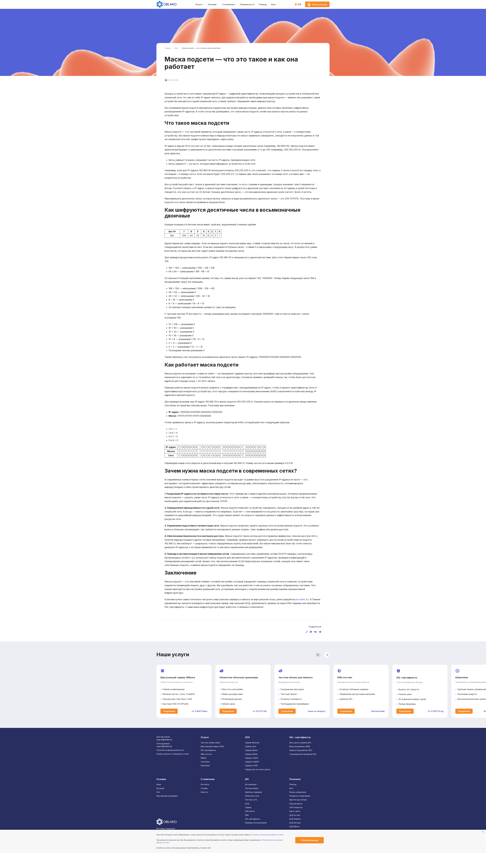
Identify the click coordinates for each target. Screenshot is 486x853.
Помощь (263, 4)
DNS (247, 815)
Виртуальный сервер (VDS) (212, 746)
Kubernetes (205, 766)
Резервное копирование (299, 796)
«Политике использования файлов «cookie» (267, 835)
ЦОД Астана (294, 815)
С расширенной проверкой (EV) (302, 754)
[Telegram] (319, 631)
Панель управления (297, 792)
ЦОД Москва (295, 823)
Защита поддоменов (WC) (300, 750)
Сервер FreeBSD (252, 762)
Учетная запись (251, 788)
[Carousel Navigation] (287, 654)
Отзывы (204, 788)
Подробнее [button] (169, 711)
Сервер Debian (251, 754)
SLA (158, 792)
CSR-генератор (295, 807)
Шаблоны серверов (253, 792)
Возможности (247, 4)
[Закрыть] (483, 832)
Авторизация (250, 784)
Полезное (295, 779)
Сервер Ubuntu (251, 750)
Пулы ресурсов (295, 804)
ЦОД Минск (294, 827)
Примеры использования (256, 823)
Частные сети (251, 800)
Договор (160, 788)
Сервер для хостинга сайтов (257, 769)
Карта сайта (294, 811)
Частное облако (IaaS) (210, 743)
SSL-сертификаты (208, 750)
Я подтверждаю (309, 840)
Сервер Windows (252, 743)
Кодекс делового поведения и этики (172, 754)
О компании (228, 4)
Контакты (205, 784)
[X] (310, 631)
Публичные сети (252, 796)
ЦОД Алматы (295, 819)
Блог (273, 4)
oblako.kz (303, 599)
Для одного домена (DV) (300, 743)
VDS (247, 737)
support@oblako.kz (164, 740)
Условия (212, 4)
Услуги (198, 4)
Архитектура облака (298, 800)
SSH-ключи (250, 811)
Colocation (205, 762)
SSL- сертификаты (300, 737)
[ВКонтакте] (315, 631)
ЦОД (247, 804)
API (247, 779)
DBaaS (203, 758)
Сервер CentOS (251, 758)
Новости (204, 792)
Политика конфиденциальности (170, 750)
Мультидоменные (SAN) (299, 746)
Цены (158, 784)
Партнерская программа (167, 796)
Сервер (248, 807)
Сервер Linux (250, 746)
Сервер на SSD (251, 766)
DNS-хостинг (206, 754)
